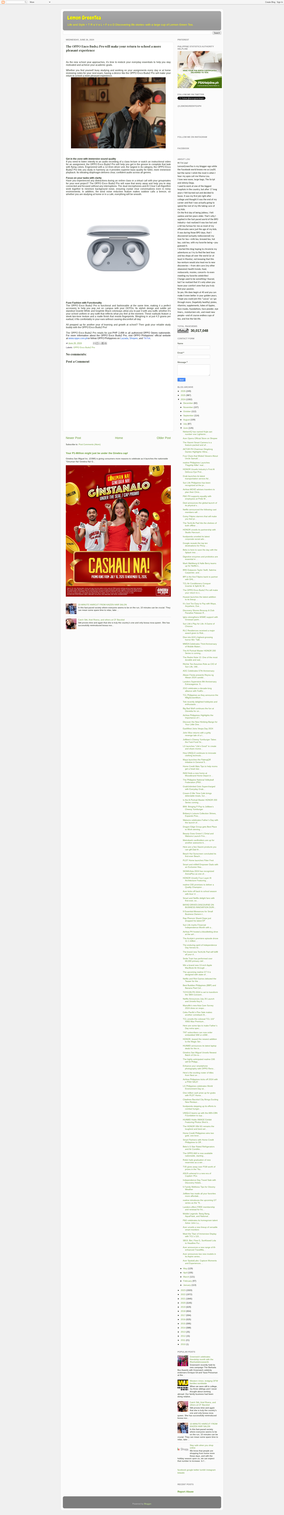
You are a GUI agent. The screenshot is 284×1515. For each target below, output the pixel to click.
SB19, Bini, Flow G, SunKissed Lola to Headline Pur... (199, 1241)
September (188, 415)
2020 (183, 1303)
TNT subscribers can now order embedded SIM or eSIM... (197, 1033)
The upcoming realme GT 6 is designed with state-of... (197, 973)
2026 (183, 391)
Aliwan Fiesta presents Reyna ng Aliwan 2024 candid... (198, 676)
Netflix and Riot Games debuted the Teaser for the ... (199, 979)
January (187, 1285)
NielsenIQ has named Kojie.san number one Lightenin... (197, 432)
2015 (183, 1323)
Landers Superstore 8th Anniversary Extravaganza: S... (200, 682)
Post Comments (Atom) (90, 444)
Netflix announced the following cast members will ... (199, 510)
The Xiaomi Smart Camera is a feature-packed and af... (197, 443)
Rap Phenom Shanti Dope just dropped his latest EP (197, 919)
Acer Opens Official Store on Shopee (200, 438)
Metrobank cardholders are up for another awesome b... (198, 841)
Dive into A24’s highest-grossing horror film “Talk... (198, 638)
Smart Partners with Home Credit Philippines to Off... (198, 1141)
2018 (183, 1311)
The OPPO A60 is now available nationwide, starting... (198, 1154)
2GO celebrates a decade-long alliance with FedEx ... (197, 689)
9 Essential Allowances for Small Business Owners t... (198, 912)
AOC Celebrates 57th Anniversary (198, 671)
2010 (183, 1344)
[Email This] (94, 343)
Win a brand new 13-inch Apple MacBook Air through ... (197, 966)
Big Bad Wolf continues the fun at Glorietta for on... (198, 709)
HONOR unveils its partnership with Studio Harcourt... (199, 530)
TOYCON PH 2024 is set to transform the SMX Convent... (200, 993)
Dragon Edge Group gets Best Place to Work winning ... (200, 828)
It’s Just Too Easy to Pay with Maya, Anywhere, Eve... (199, 604)
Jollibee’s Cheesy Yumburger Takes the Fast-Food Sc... (199, 740)
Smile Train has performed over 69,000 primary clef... (197, 959)
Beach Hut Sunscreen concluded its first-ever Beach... (199, 854)
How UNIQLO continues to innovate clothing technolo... (199, 754)
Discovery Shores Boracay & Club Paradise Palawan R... (198, 611)
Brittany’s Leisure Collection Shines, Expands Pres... (199, 814)
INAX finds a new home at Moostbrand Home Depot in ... (198, 774)
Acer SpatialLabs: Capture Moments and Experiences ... (200, 1261)
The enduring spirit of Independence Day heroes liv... (200, 946)
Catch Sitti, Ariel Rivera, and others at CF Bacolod (101, 620)
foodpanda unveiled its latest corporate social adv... (196, 537)
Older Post (164, 437)
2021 (183, 1298)
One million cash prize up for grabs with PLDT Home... (199, 1094)
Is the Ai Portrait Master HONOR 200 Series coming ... (200, 801)
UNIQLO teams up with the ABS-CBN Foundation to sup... (200, 1114)
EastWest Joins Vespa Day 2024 (198, 728)
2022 (183, 1294)
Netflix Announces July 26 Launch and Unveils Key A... (198, 1000)
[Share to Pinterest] (105, 343)
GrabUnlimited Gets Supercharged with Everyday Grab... (199, 787)
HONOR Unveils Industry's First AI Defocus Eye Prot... (199, 470)
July (185, 424)
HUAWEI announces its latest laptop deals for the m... (199, 1047)
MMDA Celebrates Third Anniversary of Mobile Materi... (200, 645)
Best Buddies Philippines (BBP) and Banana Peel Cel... (199, 986)
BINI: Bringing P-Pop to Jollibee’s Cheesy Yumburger (198, 807)
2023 (183, 1290)
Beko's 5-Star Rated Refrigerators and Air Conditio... (198, 1147)
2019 (183, 1307)
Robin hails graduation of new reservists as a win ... (197, 1161)
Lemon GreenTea (84, 17)
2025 (183, 395)
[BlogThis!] (97, 343)
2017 (183, 1315)
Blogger (147, 1504)
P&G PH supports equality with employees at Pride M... (197, 497)
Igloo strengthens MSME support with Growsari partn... (200, 618)
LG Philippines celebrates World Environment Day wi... (198, 1087)
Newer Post (73, 437)
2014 (183, 1327)
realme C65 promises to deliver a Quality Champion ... (198, 885)
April (185, 1272)
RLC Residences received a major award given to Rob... (199, 631)
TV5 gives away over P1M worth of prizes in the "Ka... (199, 1168)
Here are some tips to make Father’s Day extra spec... (200, 1026)
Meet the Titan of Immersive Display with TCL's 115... (199, 1235)
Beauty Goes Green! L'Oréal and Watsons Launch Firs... (198, 834)
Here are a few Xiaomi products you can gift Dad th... (199, 848)
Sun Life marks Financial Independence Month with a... (198, 926)
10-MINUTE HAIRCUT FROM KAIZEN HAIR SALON (102, 604)
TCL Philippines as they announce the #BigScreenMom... (200, 696)
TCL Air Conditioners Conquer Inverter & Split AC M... (197, 584)
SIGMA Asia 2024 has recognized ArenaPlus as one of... (198, 872)
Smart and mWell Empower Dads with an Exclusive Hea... (200, 865)
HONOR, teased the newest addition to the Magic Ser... (200, 1040)
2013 (183, 1332)
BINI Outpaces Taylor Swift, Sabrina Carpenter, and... (199, 571)
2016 (183, 1319)
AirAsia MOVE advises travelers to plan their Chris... (199, 490)
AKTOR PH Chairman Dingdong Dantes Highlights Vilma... (198, 450)
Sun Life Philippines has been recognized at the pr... (196, 484)
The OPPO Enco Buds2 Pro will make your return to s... (200, 591)
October (187, 411)
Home (119, 437)
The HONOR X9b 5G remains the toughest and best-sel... (198, 1127)
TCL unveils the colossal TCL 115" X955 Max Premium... (199, 1020)
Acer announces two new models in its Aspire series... (199, 1255)
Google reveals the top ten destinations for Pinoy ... (195, 544)
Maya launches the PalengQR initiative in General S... (197, 760)
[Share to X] (100, 343)
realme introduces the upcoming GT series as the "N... (200, 1201)
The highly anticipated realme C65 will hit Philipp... (199, 1060)
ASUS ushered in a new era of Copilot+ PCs (197, 1174)
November (188, 407)
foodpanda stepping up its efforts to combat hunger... (199, 1107)
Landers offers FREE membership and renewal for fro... (199, 1208)
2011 (183, 1340)
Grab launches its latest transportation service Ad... (196, 477)
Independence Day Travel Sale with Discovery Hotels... (199, 1181)
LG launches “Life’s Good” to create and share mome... (199, 747)
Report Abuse (185, 1491)
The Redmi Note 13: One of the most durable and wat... (200, 658)
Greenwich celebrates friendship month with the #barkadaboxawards (201, 1359)
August (186, 419)
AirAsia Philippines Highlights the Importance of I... (198, 716)
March (186, 1277)
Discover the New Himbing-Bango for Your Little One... (200, 723)
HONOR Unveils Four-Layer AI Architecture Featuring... (197, 879)
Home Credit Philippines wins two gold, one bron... (198, 1134)
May (185, 1268)
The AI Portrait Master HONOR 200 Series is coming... (199, 651)
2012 (183, 1336)
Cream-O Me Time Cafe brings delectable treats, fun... (197, 794)
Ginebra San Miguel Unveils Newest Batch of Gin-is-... (199, 1053)
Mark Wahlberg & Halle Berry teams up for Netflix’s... (199, 564)
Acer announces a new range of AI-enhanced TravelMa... (199, 1248)
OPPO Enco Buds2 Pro (84, 347)
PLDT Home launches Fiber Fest (198, 860)
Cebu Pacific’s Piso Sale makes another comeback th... (197, 1013)
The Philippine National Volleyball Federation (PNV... (198, 781)
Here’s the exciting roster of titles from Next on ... (198, 1074)
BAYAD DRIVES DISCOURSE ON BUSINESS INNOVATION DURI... (199, 906)
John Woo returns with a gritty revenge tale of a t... (197, 734)
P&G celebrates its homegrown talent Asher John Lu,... (200, 1221)
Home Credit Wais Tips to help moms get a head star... (200, 767)
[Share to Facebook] (102, 343)
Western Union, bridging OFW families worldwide (204, 1382)
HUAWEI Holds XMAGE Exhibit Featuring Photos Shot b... (197, 1120)
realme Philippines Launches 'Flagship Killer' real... (196, 463)
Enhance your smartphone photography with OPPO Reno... (199, 1067)
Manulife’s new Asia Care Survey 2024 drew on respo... (198, 1006)
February (187, 1281)
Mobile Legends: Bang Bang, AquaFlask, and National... (196, 1214)
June (185, 428)
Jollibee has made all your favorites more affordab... (199, 1194)
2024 (183, 399)
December (188, 403)
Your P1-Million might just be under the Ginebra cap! (97, 453)
